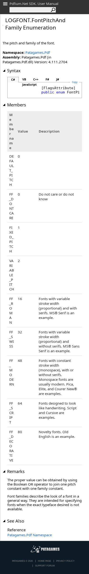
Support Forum (45, 566)
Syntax (14, 70)
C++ (35, 79)
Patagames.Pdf (37, 52)
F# (47, 79)
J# (57, 79)
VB (24, 79)
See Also (15, 521)
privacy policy (65, 561)
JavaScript (29, 85)
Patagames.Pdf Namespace (29, 534)
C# (13, 80)
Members (16, 105)
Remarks (16, 471)
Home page (44, 561)
